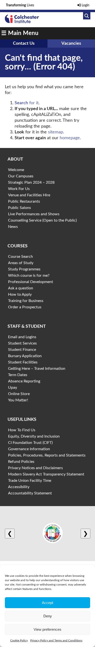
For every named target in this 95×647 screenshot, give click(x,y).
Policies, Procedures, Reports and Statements (47, 455)
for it (26, 103)
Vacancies (71, 43)
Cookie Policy (19, 640)
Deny (47, 616)
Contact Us (24, 43)
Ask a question (20, 288)
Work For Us (19, 189)
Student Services (22, 343)
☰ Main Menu (19, 33)
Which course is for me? (28, 275)
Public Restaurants (24, 201)
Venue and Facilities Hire (29, 195)
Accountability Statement (30, 493)
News (13, 227)
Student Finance (22, 350)
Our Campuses (20, 176)
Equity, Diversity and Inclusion (34, 436)
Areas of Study (20, 263)
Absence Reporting (24, 381)
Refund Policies (21, 462)
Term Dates (17, 375)
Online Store (19, 394)
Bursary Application (25, 356)
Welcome (16, 170)
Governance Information (29, 449)
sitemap (55, 132)
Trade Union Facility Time (29, 481)
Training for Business (25, 301)
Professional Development (30, 282)
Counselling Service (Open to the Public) (42, 220)
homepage (70, 138)
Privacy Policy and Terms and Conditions (56, 640)
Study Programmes (24, 269)
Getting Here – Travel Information (36, 369)
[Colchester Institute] (22, 22)
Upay (12, 387)
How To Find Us (21, 430)
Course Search (20, 257)
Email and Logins (22, 337)
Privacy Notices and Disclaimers (35, 468)
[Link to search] (86, 15)
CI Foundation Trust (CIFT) (30, 443)
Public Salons (19, 208)
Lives (20, 5)
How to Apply (20, 294)
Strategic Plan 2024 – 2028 (31, 182)
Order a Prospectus (24, 307)
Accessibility (18, 487)
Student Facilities (23, 362)
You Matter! (18, 400)
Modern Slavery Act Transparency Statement (46, 474)
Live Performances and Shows (33, 214)
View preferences (47, 629)
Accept (47, 603)
